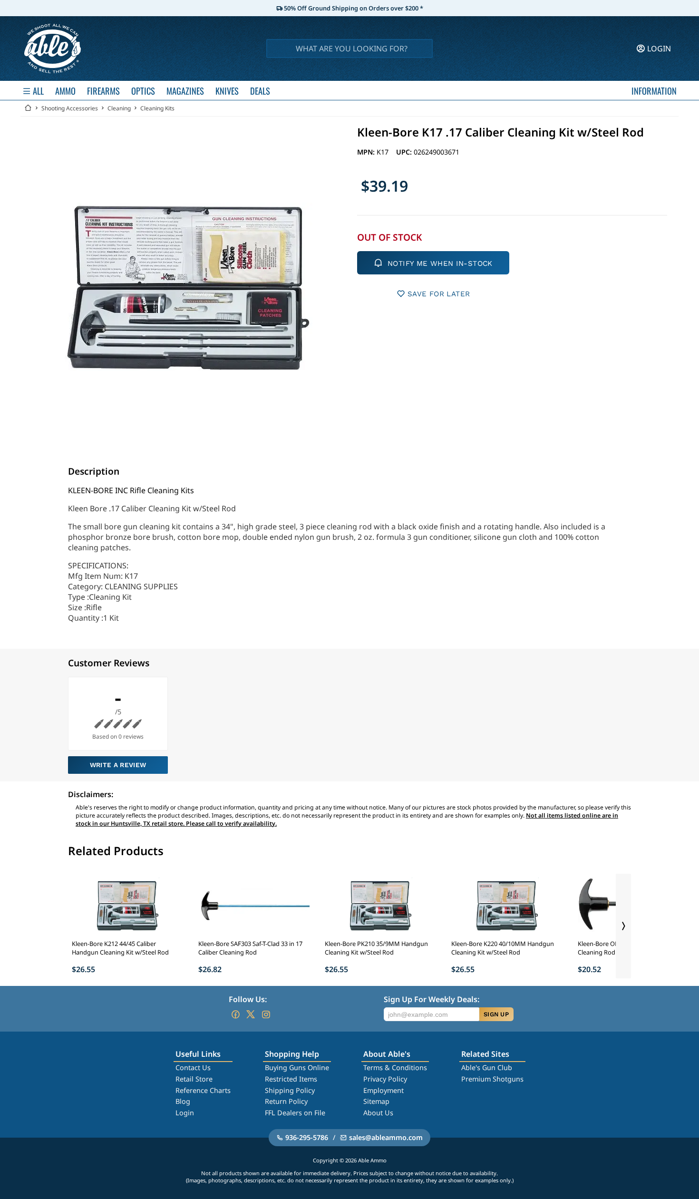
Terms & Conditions (395, 1067)
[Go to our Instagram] (265, 1014)
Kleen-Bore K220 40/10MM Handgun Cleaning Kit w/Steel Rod (502, 947)
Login (184, 1112)
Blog (182, 1101)
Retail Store (194, 1078)
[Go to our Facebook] (235, 1014)
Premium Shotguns (492, 1078)
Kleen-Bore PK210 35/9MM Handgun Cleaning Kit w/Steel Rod (376, 947)
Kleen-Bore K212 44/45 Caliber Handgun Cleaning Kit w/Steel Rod (120, 947)
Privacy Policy (385, 1078)
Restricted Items (291, 1078)
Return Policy (286, 1101)
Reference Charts (203, 1090)
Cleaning (119, 108)
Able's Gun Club (486, 1067)
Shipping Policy (290, 1090)
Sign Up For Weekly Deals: (431, 999)
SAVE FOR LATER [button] (439, 294)
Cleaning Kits (157, 108)
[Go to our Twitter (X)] (250, 1014)
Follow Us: (248, 999)
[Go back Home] (28, 108)
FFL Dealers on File (295, 1112)
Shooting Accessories (69, 108)
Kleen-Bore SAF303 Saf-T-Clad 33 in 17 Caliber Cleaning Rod (250, 947)
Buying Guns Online (297, 1067)
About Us (378, 1112)
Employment (383, 1090)
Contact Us (193, 1067)
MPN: (367, 151)
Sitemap (376, 1101)
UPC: (405, 151)
